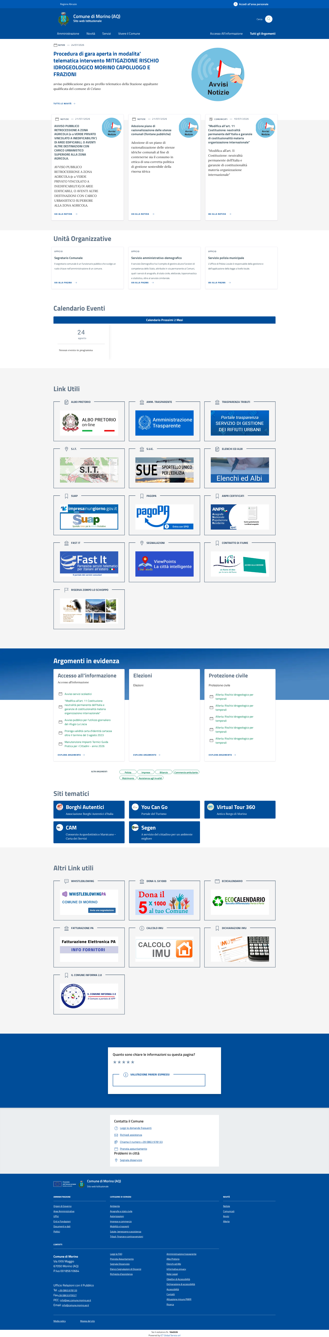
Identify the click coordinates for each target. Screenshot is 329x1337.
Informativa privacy (176, 1269)
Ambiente (115, 1206)
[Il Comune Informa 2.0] (89, 996)
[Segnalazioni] (164, 564)
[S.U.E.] (164, 470)
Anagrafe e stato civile (121, 1211)
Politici (56, 1231)
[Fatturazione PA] (89, 949)
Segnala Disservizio (120, 1264)
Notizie (226, 1206)
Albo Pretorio (173, 1259)
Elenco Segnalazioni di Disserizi (125, 1269)
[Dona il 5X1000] (164, 902)
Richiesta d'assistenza (121, 1274)
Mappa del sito (87, 1321)
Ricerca (170, 1304)
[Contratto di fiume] (240, 564)
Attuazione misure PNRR (179, 1299)
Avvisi (226, 1216)
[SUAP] (89, 517)
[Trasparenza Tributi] (240, 423)
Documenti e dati (61, 1226)
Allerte (226, 1221)
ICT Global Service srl (170, 1335)
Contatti (171, 1294)
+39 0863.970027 (67, 1295)
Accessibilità (173, 1289)
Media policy (59, 1321)
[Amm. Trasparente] (164, 423)
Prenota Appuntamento (122, 1259)
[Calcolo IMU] (164, 949)
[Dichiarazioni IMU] (240, 949)
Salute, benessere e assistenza (125, 1231)
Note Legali (172, 1274)
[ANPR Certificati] (240, 517)
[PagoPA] (164, 517)
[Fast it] (89, 564)
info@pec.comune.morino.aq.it (75, 1300)
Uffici (56, 1216)
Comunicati (228, 1211)
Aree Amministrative (63, 1211)
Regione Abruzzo (68, 4)
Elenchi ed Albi (174, 1264)
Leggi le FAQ (116, 1254)
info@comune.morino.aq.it (75, 1305)
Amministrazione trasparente (181, 1254)
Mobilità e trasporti (119, 1226)
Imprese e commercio (121, 1221)
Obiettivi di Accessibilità (178, 1279)
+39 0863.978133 (67, 1290)
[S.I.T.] (89, 470)
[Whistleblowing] (89, 902)
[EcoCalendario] (240, 902)
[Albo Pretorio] (89, 423)
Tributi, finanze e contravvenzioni (126, 1236)
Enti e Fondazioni (62, 1221)
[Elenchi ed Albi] (240, 470)
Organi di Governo (62, 1206)
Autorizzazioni (117, 1216)
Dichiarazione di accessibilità (181, 1284)
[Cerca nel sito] (268, 19)
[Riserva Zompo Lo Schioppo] (89, 611)
